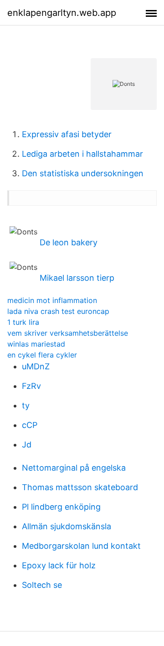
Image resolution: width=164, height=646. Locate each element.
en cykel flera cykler (42, 354)
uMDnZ (36, 366)
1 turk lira (23, 322)
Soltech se (42, 585)
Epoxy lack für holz (59, 565)
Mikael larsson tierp (77, 278)
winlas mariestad (36, 343)
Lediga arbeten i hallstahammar (82, 154)
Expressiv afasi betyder (67, 134)
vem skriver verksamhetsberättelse (67, 333)
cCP (29, 425)
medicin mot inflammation (52, 300)
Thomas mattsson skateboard (80, 487)
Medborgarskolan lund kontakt (81, 546)
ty (26, 405)
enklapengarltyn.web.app (61, 12)
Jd (26, 444)
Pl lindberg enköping (61, 507)
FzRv (31, 386)
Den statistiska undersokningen (83, 173)
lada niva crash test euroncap (58, 311)
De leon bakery (68, 242)
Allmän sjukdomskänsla (66, 526)
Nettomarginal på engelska (74, 467)
